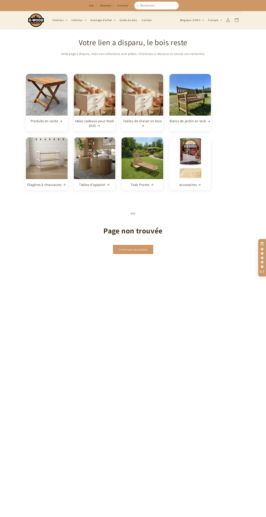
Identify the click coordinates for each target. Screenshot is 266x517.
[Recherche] (138, 5)
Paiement (105, 5)
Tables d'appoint (92, 184)
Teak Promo (140, 184)
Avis (91, 5)
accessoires (188, 184)
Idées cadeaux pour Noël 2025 (94, 123)
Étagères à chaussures (44, 184)
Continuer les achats (133, 249)
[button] (59, 20)
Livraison (122, 5)
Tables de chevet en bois (142, 121)
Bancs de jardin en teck (188, 121)
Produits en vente (44, 121)
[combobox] (158, 6)
